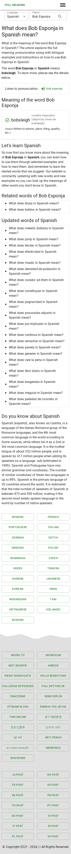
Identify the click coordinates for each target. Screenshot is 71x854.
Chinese (18, 578)
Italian (53, 527)
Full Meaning (15, 4)
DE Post (18, 795)
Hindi (53, 588)
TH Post (18, 805)
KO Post (53, 774)
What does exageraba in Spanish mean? (32, 384)
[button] (35, 203)
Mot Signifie (17, 665)
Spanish (18, 517)
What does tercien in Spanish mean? (35, 245)
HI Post (53, 836)
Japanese (53, 578)
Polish (53, 547)
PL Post (18, 836)
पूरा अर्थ (18, 737)
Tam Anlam (17, 716)
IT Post (17, 826)
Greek (17, 568)
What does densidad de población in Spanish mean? (34, 271)
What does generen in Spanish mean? (35, 353)
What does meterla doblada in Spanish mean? (36, 230)
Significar (53, 655)
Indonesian (17, 599)
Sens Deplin (53, 696)
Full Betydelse (53, 686)
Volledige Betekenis (17, 686)
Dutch (53, 537)
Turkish (53, 568)
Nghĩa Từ (17, 655)
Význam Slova (17, 706)
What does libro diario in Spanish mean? (32, 373)
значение (17, 758)
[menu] (63, 5)
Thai (53, 599)
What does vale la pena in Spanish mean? (33, 362)
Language (12, 12)
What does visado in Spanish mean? (35, 263)
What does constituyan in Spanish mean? (33, 293)
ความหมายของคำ (18, 747)
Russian (18, 619)
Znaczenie (17, 696)
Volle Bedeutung (53, 675)
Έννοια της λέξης (53, 706)
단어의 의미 (53, 727)
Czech (53, 558)
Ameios (53, 665)
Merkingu (53, 747)
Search (36, 12)
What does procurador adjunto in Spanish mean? (32, 315)
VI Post (53, 815)
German (18, 537)
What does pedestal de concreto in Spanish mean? (33, 401)
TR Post (18, 784)
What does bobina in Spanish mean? (35, 209)
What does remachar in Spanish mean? (36, 341)
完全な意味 (18, 727)
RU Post (18, 815)
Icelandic (53, 609)
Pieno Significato (18, 675)
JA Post (18, 774)
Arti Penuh (53, 737)
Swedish (18, 547)
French (53, 517)
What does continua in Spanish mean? (36, 335)
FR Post (53, 795)
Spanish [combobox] (13, 16)
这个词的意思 (53, 716)
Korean (17, 588)
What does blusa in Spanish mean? (34, 203)
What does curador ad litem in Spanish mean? (36, 282)
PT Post (53, 805)
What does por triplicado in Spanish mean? (34, 326)
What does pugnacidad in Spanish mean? (33, 304)
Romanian (17, 558)
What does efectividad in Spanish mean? (32, 254)
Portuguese (18, 527)
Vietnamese (18, 609)
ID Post (53, 826)
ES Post (53, 784)
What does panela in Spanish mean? (35, 347)
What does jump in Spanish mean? (33, 239)
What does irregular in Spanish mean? (36, 393)
